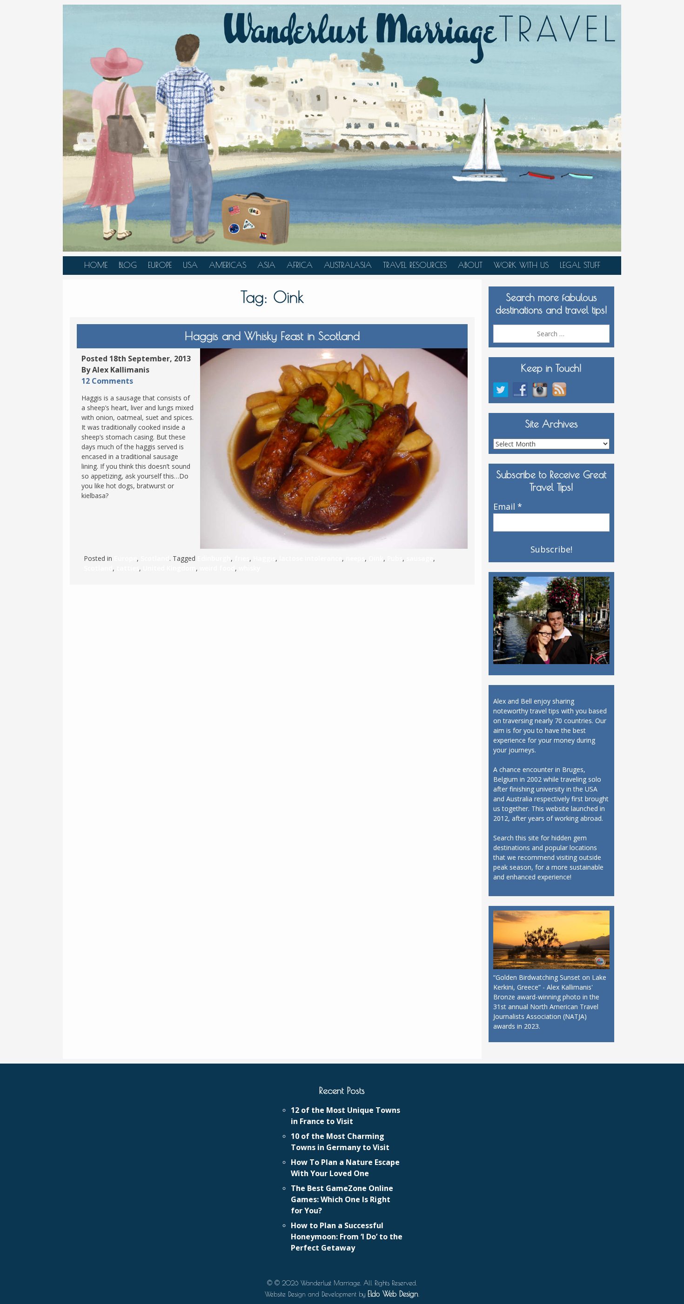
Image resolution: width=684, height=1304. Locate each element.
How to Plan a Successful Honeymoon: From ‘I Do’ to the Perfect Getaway (346, 1236)
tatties (127, 568)
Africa (300, 265)
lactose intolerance (310, 558)
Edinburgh (214, 558)
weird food (217, 568)
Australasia (348, 265)
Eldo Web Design (393, 1294)
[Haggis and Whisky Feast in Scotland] (334, 448)
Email (507, 507)
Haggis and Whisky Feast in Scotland (272, 335)
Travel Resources (415, 265)
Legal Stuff (580, 265)
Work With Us (521, 265)
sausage (419, 558)
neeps (355, 558)
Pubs (394, 558)
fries (242, 558)
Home (95, 265)
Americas (227, 265)
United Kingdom (169, 568)
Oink (376, 558)
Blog (128, 265)
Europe (160, 265)
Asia (266, 265)
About (470, 265)
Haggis (264, 558)
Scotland (155, 558)
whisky (250, 568)
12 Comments (107, 381)
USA (190, 265)
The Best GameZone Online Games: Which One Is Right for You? (342, 1199)
